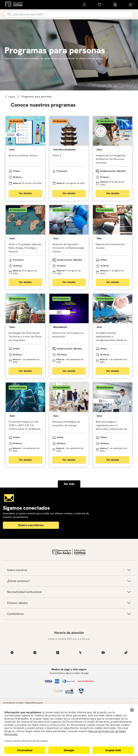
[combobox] (68, 14)
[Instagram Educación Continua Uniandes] (35, 652)
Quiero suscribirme (31, 525)
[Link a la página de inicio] (12, 96)
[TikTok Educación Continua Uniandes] (126, 652)
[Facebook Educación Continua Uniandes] (12, 652)
